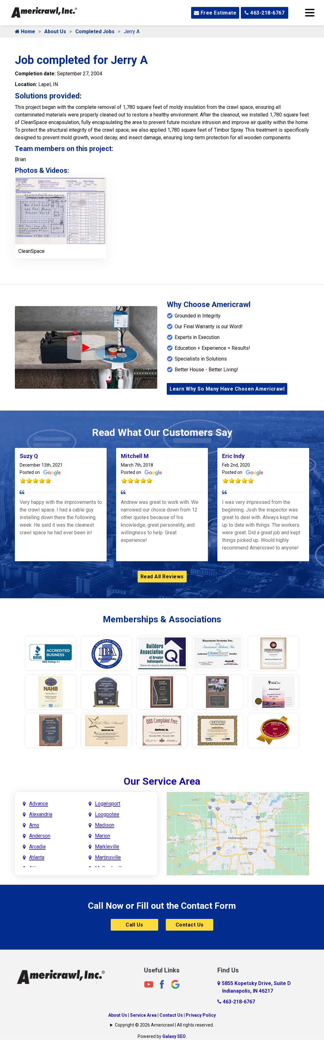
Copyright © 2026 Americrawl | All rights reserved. (164, 1024)
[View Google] (175, 984)
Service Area (143, 1015)
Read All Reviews (162, 577)
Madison (104, 825)
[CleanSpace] (60, 211)
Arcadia (37, 847)
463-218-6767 (267, 13)
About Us (55, 31)
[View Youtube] (148, 984)
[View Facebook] (162, 984)
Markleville (107, 847)
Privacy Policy (201, 1015)
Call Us (134, 925)
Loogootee (107, 814)
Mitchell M (135, 456)
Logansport (107, 804)
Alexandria (40, 814)
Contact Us (190, 925)
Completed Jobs (95, 31)
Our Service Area (162, 781)
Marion (102, 836)
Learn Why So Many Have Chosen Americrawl (227, 389)
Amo (34, 825)
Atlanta (36, 857)
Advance (38, 804)
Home (27, 31)
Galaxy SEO (174, 1036)
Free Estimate (217, 13)
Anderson (39, 836)
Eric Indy (233, 456)
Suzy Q (29, 456)
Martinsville (108, 857)
